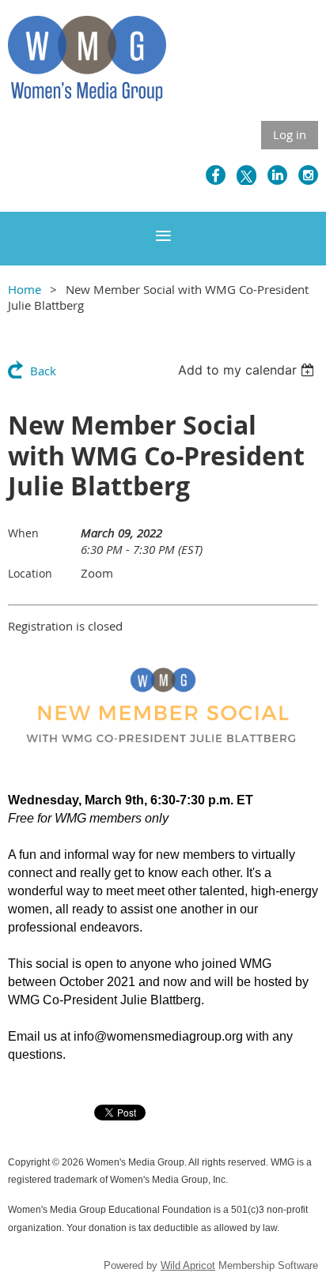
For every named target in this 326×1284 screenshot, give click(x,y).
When (23, 532)
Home (24, 289)
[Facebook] (216, 175)
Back (43, 370)
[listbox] (248, 369)
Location (30, 573)
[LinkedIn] (277, 175)
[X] (246, 175)
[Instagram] (308, 175)
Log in (289, 134)
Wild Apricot (188, 1265)
